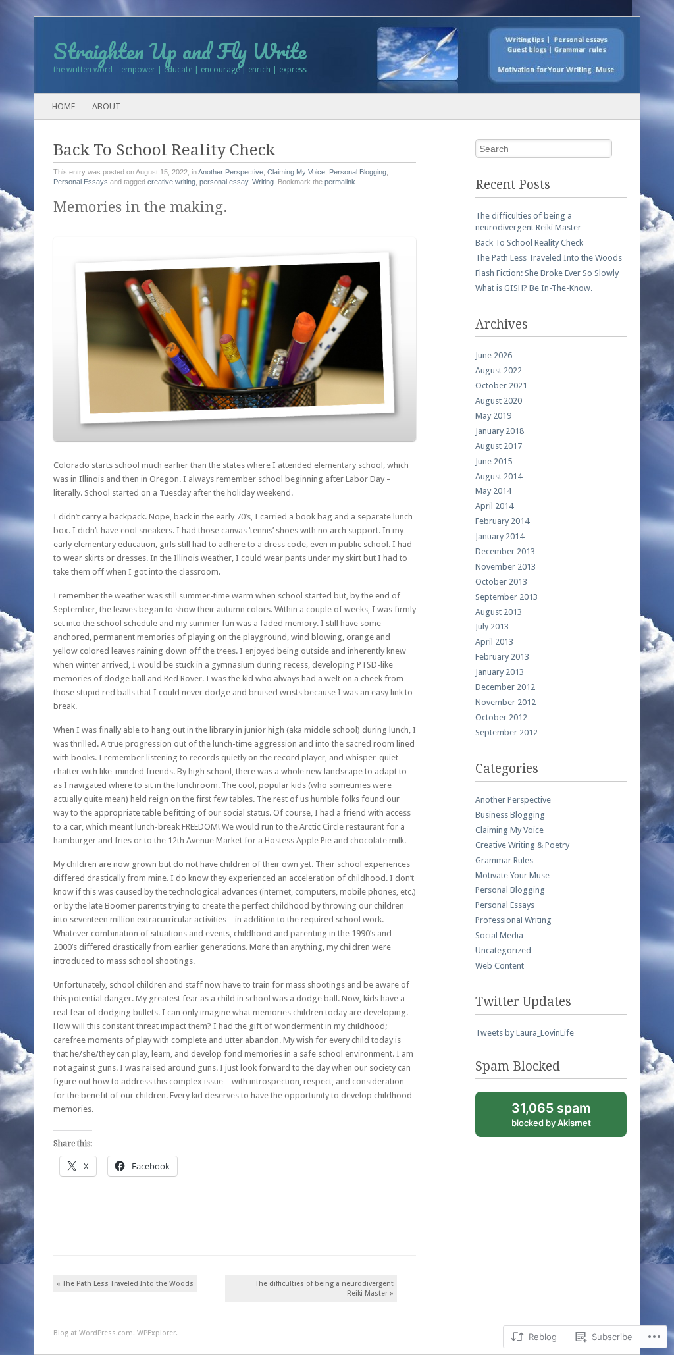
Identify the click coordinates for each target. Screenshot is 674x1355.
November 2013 (505, 566)
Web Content (499, 965)
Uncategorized (503, 950)
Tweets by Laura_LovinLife (524, 1033)
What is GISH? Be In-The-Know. (533, 288)
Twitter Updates (523, 1001)
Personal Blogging (357, 172)
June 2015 (493, 461)
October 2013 (501, 582)
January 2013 (499, 672)
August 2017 (498, 446)
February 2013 (502, 657)
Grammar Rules (504, 860)
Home (63, 106)
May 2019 (493, 416)
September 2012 (506, 732)
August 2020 (498, 401)
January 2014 (499, 536)
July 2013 (492, 626)
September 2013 (506, 597)
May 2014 (493, 491)
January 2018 (499, 431)
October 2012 (501, 717)
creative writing (171, 182)
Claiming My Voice (296, 172)
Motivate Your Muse (512, 875)
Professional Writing (513, 920)
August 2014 (498, 476)
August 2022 (498, 370)
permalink (339, 182)
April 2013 (494, 642)
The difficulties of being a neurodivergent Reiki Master (324, 1288)
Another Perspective (230, 172)
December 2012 (505, 687)
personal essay (223, 182)
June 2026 (493, 355)
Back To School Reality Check (529, 243)
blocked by (565, 1118)
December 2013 (505, 551)
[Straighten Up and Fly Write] (276, 55)
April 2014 (494, 506)
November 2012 (505, 702)
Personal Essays (80, 182)
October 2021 (501, 385)
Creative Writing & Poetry (522, 845)
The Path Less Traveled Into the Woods (125, 1283)
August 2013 (498, 612)
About (106, 106)
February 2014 (502, 521)
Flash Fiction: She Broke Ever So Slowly (547, 273)
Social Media (499, 935)
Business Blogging (510, 815)
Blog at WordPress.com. (94, 1333)
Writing (263, 182)
